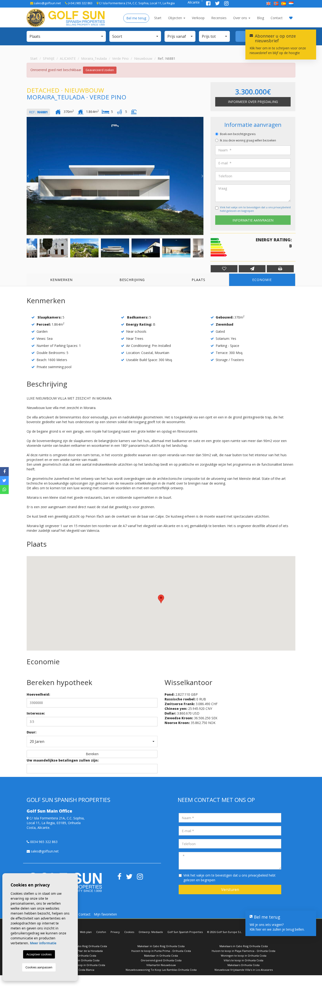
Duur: (31, 732)
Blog (260, 18)
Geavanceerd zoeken (100, 70)
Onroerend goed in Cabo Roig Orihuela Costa (78, 946)
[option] (115, 176)
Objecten (175, 18)
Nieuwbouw (143, 58)
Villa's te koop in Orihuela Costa (243, 960)
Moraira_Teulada (94, 58)
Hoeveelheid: (38, 694)
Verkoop (198, 18)
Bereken (92, 754)
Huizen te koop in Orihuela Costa (78, 960)
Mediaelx (157, 932)
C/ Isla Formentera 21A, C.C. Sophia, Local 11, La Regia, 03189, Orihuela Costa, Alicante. (56, 823)
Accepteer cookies (39, 954)
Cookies (129, 932)
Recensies (219, 18)
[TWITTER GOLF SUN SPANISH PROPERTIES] (218, 4)
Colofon (101, 932)
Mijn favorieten (105, 914)
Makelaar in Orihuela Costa (161, 955)
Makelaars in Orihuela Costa (78, 955)
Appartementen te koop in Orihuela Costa (78, 965)
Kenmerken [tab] (61, 279)
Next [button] (202, 176)
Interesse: (36, 713)
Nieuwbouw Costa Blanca (78, 969)
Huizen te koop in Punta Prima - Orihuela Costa (161, 951)
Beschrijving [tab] (132, 279)
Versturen (230, 889)
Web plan (86, 932)
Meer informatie (43, 943)
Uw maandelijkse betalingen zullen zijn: (63, 760)
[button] (66, 36)
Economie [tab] (262, 279)
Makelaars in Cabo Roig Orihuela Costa (243, 946)
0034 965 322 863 (43, 841)
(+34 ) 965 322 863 (79, 3)
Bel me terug (136, 18)
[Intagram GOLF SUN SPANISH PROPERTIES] (226, 4)
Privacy (115, 932)
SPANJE (48, 58)
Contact (277, 18)
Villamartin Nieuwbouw (161, 965)
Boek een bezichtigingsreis (238, 134)
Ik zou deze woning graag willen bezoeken (248, 140)
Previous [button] (27, 176)
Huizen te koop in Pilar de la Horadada (78, 951)
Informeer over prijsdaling (253, 101)
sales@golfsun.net (47, 3)
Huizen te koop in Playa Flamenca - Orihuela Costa (243, 951)
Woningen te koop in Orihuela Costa (243, 955)
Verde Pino (120, 58)
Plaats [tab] (198, 279)
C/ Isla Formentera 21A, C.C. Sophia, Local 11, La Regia (136, 3)
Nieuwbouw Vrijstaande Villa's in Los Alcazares (244, 969)
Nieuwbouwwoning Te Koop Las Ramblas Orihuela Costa (161, 969)
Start (157, 18)
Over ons (240, 18)
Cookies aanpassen (38, 967)
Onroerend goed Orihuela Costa (161, 960)
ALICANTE (68, 58)
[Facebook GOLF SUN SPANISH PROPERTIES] (208, 4)
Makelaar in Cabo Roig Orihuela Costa (161, 946)
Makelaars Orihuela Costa (243, 965)
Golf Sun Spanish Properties (185, 932)
